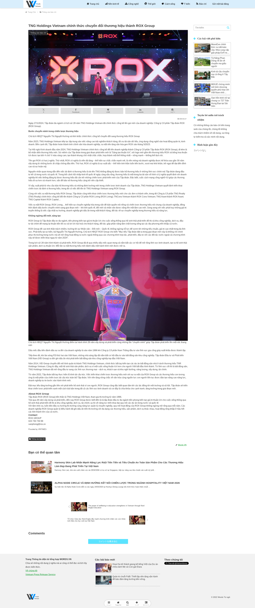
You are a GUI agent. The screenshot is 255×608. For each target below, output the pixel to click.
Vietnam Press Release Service (41, 574)
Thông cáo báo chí (38, 439)
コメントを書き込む (108, 541)
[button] (173, 111)
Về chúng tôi (31, 571)
